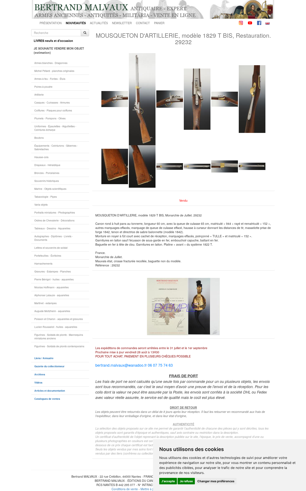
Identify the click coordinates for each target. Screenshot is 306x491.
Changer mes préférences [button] (215, 481)
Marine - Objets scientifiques (50, 188)
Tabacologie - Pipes (45, 196)
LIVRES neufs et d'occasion (53, 41)
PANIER (159, 23)
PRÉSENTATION (51, 23)
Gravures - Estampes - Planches (52, 271)
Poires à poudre (43, 86)
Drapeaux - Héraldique (47, 165)
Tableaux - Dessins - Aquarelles (52, 228)
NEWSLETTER (122, 23)
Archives (39, 374)
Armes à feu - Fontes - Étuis (49, 78)
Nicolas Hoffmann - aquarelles (51, 287)
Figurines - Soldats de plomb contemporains (59, 346)
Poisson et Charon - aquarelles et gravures (58, 319)
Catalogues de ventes (47, 399)
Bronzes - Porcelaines (46, 173)
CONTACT (143, 23)
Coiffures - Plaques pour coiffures (53, 110)
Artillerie (39, 94)
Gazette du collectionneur (49, 366)
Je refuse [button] (186, 481)
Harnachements (43, 263)
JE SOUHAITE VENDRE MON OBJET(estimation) (59, 50)
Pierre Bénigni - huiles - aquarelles (54, 279)
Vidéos (38, 382)
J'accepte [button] (168, 481)
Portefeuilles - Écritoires (47, 255)
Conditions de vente (125, 489)
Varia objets (41, 204)
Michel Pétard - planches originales (54, 70)
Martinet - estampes (45, 303)
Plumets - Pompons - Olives (50, 118)
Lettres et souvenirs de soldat (50, 247)
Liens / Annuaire (43, 358)
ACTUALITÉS (99, 23)
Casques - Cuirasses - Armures (52, 102)
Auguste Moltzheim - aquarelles (52, 311)
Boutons (39, 137)
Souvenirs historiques (46, 180)
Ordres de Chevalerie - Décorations (54, 220)
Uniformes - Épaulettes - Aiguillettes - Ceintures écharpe (55, 127)
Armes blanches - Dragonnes (50, 63)
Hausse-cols (41, 157)
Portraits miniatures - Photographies (54, 212)
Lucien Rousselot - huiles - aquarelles (55, 327)
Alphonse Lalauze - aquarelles (51, 295)
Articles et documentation (49, 390)
